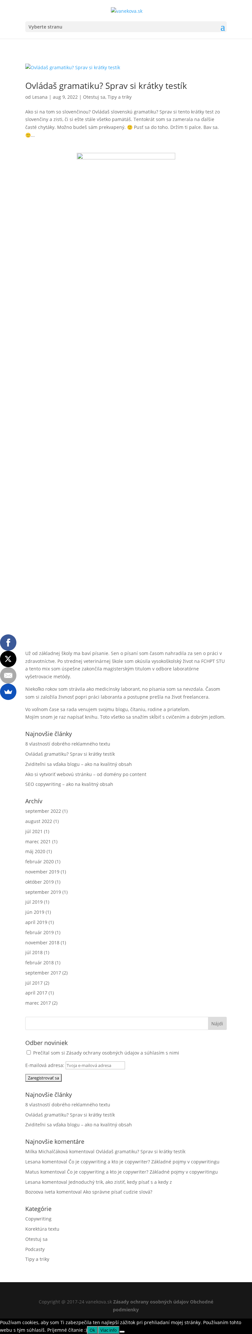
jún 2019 (34, 912)
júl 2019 (34, 902)
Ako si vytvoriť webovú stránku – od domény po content (85, 774)
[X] (8, 659)
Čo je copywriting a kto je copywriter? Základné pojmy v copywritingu (144, 1162)
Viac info (108, 1330)
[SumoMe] (8, 692)
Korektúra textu (42, 1229)
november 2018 (42, 942)
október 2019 (39, 882)
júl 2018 (34, 952)
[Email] (8, 675)
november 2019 (42, 872)
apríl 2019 (36, 922)
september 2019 (43, 892)
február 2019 (39, 932)
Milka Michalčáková (46, 1151)
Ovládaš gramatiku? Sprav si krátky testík (106, 86)
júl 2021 (34, 831)
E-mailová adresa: (45, 1065)
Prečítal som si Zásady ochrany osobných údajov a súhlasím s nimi (106, 1053)
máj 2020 (35, 851)
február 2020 (39, 861)
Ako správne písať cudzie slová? (117, 1192)
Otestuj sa (94, 97)
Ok (92, 1330)
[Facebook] (8, 642)
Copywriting (38, 1219)
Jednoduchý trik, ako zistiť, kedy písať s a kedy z (120, 1182)
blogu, (122, 709)
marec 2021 (38, 841)
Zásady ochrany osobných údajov (151, 1302)
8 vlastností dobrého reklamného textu (67, 744)
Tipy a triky (120, 97)
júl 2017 (34, 983)
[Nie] (122, 1332)
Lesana (40, 97)
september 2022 (43, 811)
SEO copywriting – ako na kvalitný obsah (69, 784)
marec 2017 (38, 1003)
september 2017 (43, 973)
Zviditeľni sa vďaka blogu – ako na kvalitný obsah (78, 764)
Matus (32, 1172)
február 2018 (39, 962)
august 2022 (38, 821)
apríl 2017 (36, 993)
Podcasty (35, 1249)
